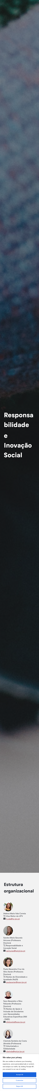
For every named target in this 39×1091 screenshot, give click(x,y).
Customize (19, 1080)
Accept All (19, 1074)
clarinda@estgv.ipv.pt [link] (15, 1051)
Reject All (19, 1086)
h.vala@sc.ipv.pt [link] (13, 919)
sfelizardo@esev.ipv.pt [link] (15, 1022)
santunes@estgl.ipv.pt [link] (15, 951)
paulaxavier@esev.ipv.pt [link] (16, 982)
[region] (19, 1072)
